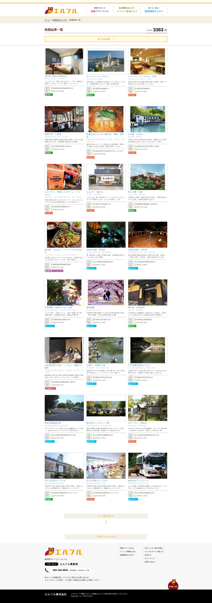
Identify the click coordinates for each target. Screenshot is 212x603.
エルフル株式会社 (56, 594)
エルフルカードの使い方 (154, 551)
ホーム (47, 20)
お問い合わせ (150, 562)
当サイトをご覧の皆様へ (154, 548)
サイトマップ (150, 558)
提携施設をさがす (60, 20)
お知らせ (148, 555)
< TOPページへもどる (106, 537)
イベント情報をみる (127, 551)
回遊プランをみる (127, 548)
